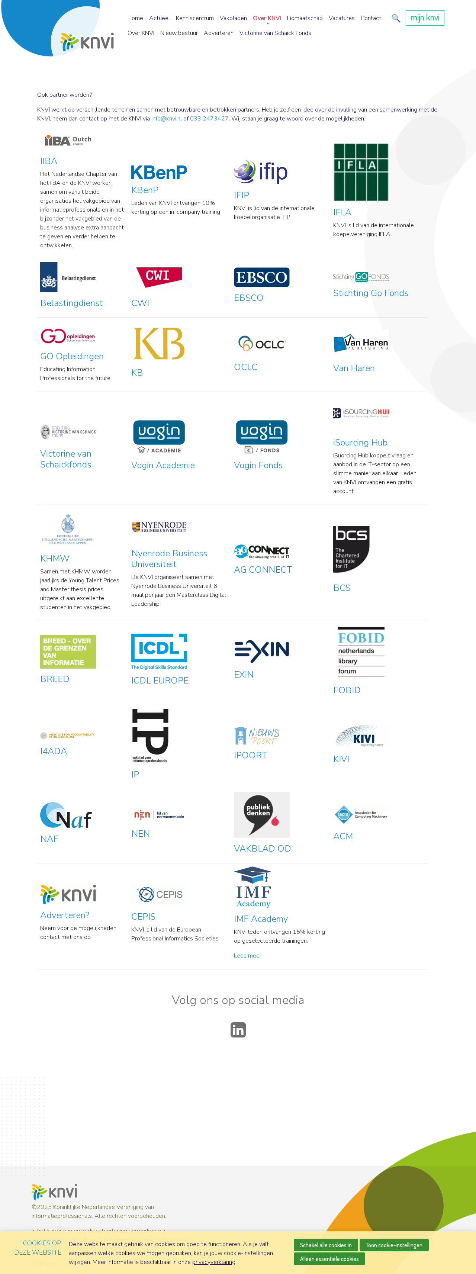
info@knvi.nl (166, 119)
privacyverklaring (213, 1262)
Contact (371, 18)
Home (135, 18)
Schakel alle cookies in (326, 1245)
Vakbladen (233, 18)
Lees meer (247, 956)
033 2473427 (209, 119)
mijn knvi (425, 17)
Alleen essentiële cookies (329, 1258)
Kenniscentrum (195, 18)
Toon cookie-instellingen (394, 1245)
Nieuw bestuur (179, 33)
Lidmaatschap (305, 18)
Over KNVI (267, 18)
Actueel (159, 18)
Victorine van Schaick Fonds (275, 33)
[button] (394, 18)
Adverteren (219, 33)
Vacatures (342, 18)
